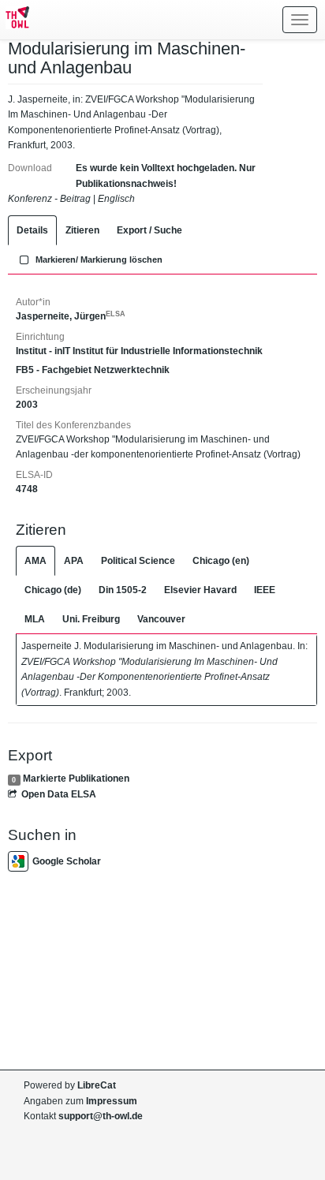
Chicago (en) (220, 560)
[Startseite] (14, 19)
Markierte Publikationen (76, 778)
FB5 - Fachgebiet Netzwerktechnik (93, 369)
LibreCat (96, 1085)
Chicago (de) (52, 590)
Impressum (111, 1101)
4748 (27, 489)
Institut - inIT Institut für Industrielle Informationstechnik (139, 351)
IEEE (264, 590)
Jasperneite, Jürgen (70, 316)
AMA (35, 560)
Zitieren (82, 230)
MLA (34, 619)
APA (74, 560)
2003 (27, 404)
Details (32, 230)
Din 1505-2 (123, 590)
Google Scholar (66, 861)
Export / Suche (149, 230)
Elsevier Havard (200, 590)
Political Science (138, 560)
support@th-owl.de (100, 1116)
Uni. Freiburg (91, 619)
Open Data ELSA (58, 794)
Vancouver (161, 619)
